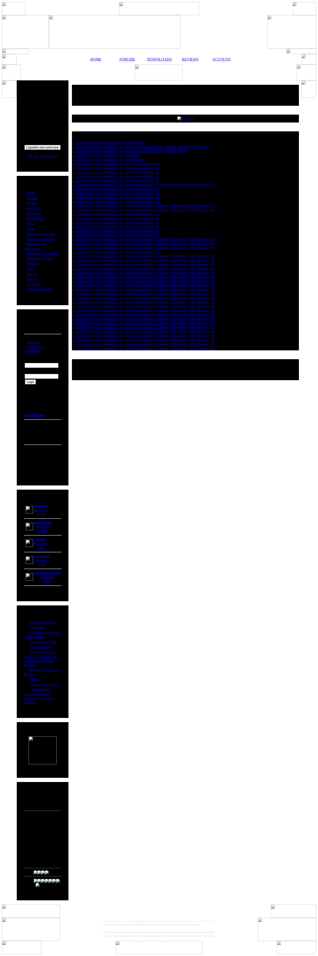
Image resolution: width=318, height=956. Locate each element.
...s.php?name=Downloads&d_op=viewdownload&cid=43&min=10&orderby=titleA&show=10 (144, 206)
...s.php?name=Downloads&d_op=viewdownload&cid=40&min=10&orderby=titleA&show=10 (144, 294)
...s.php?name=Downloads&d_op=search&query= (110, 143)
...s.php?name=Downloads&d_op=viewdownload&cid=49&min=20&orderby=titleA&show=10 (144, 273)
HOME (95, 59)
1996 (41, 548)
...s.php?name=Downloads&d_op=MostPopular (108, 159)
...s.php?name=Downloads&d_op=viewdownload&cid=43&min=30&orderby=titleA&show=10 (144, 327)
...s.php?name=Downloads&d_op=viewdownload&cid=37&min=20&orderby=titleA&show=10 (144, 289)
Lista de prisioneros (40, 234)
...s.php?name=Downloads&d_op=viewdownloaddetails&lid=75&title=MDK (130, 151)
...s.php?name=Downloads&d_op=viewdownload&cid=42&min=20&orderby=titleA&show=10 (144, 348)
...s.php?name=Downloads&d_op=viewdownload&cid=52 (116, 214)
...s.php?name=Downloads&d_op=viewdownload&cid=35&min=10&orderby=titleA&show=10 (144, 185)
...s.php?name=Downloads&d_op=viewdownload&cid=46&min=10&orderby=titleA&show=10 (144, 302)
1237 (47, 581)
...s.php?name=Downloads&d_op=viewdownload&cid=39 (116, 201)
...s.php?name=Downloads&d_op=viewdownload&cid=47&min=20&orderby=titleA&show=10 (144, 310)
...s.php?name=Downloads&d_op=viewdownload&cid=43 (116, 193)
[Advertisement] (185, 95)
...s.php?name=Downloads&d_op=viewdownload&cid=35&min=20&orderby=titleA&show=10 (144, 281)
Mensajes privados (40, 258)
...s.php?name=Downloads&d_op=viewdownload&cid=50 (116, 218)
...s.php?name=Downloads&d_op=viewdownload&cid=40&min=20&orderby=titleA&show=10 (144, 336)
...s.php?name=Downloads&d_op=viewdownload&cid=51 (116, 222)
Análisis (32, 198)
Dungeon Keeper (42, 622)
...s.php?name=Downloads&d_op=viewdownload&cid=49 (116, 227)
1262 (42, 565)
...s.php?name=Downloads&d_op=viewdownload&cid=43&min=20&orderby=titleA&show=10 (144, 277)
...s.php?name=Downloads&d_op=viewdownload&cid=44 (116, 197)
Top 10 (31, 274)
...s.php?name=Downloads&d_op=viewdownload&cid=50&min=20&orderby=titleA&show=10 (144, 323)
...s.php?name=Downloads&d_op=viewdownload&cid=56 (116, 235)
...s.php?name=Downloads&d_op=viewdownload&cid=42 (116, 176)
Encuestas (33, 213)
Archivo (32, 203)
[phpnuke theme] (159, 953)
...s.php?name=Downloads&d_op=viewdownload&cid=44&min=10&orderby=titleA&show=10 (144, 315)
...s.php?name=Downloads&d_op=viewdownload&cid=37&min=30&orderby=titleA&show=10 (144, 331)
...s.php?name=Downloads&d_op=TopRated (106, 155)
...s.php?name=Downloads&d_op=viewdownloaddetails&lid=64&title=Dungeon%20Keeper (141, 147)
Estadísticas (34, 218)
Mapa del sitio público (42, 253)
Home (30, 193)
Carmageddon (40, 647)
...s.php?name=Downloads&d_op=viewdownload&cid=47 (116, 189)
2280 (43, 531)
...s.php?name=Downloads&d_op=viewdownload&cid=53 (116, 231)
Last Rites (37, 627)
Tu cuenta (33, 284)
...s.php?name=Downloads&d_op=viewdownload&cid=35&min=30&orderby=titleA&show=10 (144, 340)
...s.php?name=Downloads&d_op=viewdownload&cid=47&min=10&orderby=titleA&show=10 (144, 256)
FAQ (30, 223)
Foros (30, 229)
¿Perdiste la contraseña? (34, 349)
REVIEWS (190, 59)
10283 (41, 514)
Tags (29, 269)
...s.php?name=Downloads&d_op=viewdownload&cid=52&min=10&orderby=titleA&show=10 (144, 260)
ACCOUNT (221, 59)
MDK (34, 679)
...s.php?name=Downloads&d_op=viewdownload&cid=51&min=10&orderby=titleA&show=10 (144, 264)
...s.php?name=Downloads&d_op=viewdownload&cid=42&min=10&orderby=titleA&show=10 (144, 306)
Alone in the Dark (43, 642)
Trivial (31, 279)
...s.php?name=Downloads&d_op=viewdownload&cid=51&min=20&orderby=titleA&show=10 (144, 285)
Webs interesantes (39, 289)
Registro (33, 342)
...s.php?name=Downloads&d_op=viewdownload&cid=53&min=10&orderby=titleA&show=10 (144, 319)
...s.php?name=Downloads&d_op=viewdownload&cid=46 (116, 164)
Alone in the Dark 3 (44, 684)
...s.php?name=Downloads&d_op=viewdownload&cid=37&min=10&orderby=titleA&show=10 (144, 210)
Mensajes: (41, 510)
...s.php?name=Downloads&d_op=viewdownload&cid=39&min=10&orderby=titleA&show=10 (144, 344)
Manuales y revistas (40, 239)
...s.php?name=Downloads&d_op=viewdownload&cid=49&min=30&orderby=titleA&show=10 (144, 298)
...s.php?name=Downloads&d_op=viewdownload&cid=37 (116, 180)
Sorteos (31, 264)
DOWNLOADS (158, 59)
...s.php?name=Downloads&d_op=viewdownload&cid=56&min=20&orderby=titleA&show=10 (144, 268)
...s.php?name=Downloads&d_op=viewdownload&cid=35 (116, 172)
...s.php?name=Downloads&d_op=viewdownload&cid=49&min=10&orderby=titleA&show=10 (144, 243)
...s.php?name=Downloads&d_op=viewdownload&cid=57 (116, 252)
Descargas (33, 208)
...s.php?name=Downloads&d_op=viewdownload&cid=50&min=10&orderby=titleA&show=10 (144, 239)
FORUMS (127, 59)
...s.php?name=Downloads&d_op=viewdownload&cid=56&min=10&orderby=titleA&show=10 (144, 247)
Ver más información (42, 156)
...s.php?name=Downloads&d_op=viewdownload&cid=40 (116, 168)
